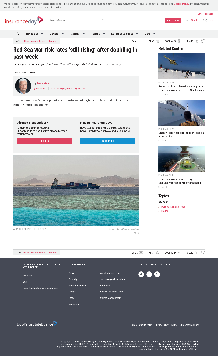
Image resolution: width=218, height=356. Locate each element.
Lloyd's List (27, 275)
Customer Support (189, 325)
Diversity (73, 279)
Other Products (205, 14)
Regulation (74, 304)
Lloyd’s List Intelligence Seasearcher (40, 288)
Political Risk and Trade (33, 41)
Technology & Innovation (112, 279)
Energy (72, 291)
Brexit (72, 273)
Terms (174, 325)
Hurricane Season (77, 285)
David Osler (43, 83)
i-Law (24, 282)
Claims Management (110, 298)
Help (210, 20)
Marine (52, 41)
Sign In (194, 20)
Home (134, 325)
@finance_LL (40, 88)
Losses (72, 298)
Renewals (105, 285)
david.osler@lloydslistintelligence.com (69, 88)
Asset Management (110, 273)
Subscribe (173, 21)
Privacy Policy (162, 325)
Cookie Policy (181, 3)
